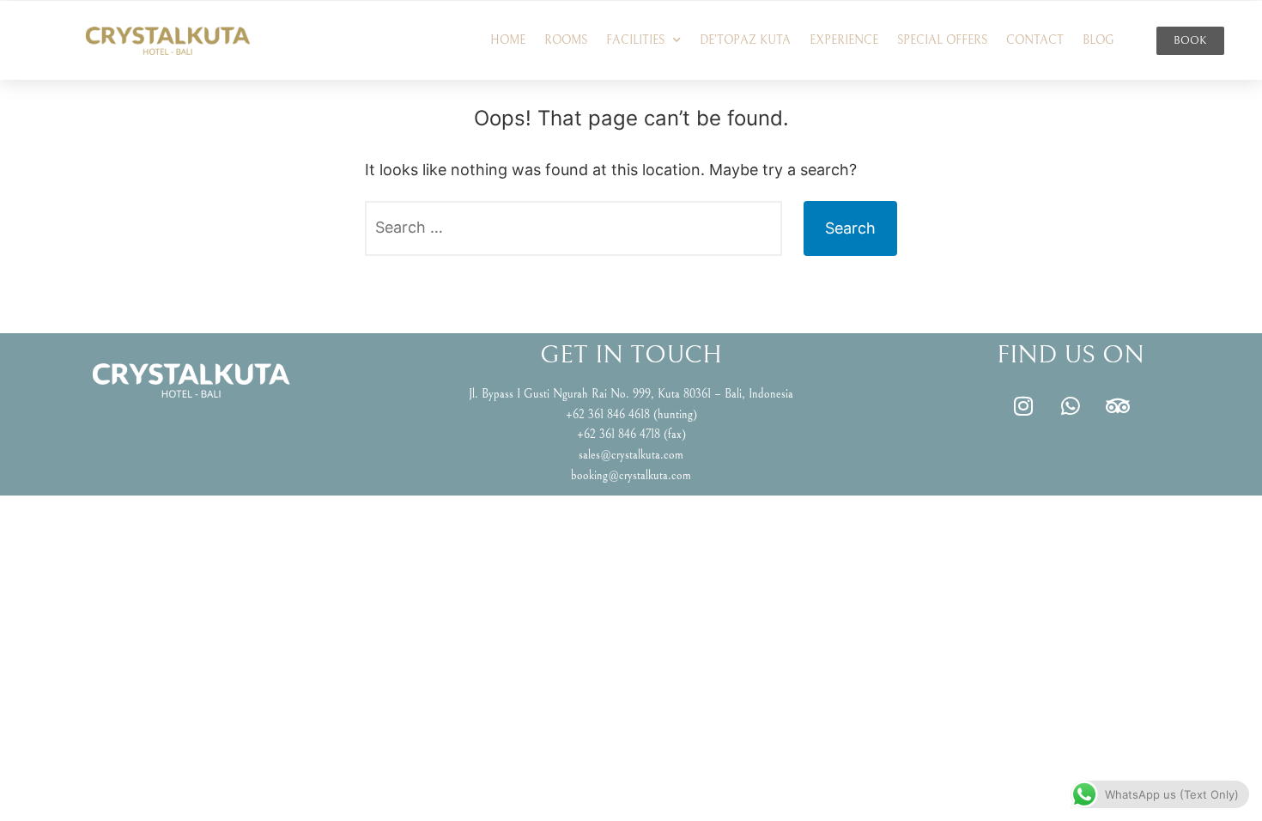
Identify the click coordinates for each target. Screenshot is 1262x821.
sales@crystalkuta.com (631, 455)
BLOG (1098, 40)
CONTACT (1035, 40)
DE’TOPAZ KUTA (745, 40)
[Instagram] (1023, 406)
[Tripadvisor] (1117, 406)
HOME (507, 40)
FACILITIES (635, 40)
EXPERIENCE (844, 40)
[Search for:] (573, 228)
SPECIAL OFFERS (942, 40)
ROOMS (565, 40)
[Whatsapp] (1070, 406)
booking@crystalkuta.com (631, 476)
